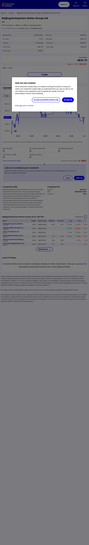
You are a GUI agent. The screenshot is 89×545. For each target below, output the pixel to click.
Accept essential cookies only (46, 100)
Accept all (68, 100)
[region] (44, 94)
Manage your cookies (24, 106)
